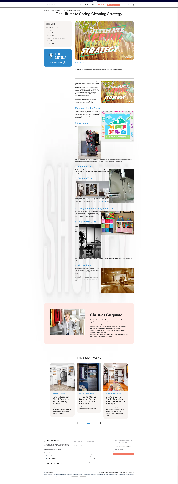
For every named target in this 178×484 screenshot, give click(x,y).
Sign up (123, 454)
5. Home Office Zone (51, 41)
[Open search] (129, 5)
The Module (46, 10)
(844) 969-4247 (52, 458)
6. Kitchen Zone (50, 43)
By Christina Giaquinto (81, 63)
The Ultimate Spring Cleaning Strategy (71, 10)
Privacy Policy (101, 472)
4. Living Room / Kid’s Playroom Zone (55, 38)
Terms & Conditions (109, 472)
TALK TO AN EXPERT (56, 63)
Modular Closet (102, 201)
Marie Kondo (85, 200)
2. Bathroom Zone (50, 33)
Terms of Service (83, 476)
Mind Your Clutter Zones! (52, 27)
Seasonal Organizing (56, 10)
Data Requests (116, 472)
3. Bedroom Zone (50, 35)
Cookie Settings (131, 472)
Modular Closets (50, 472)
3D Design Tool (101, 5)
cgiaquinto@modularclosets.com (103, 336)
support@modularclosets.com (55, 456)
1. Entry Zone (49, 30)
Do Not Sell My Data (123, 472)
